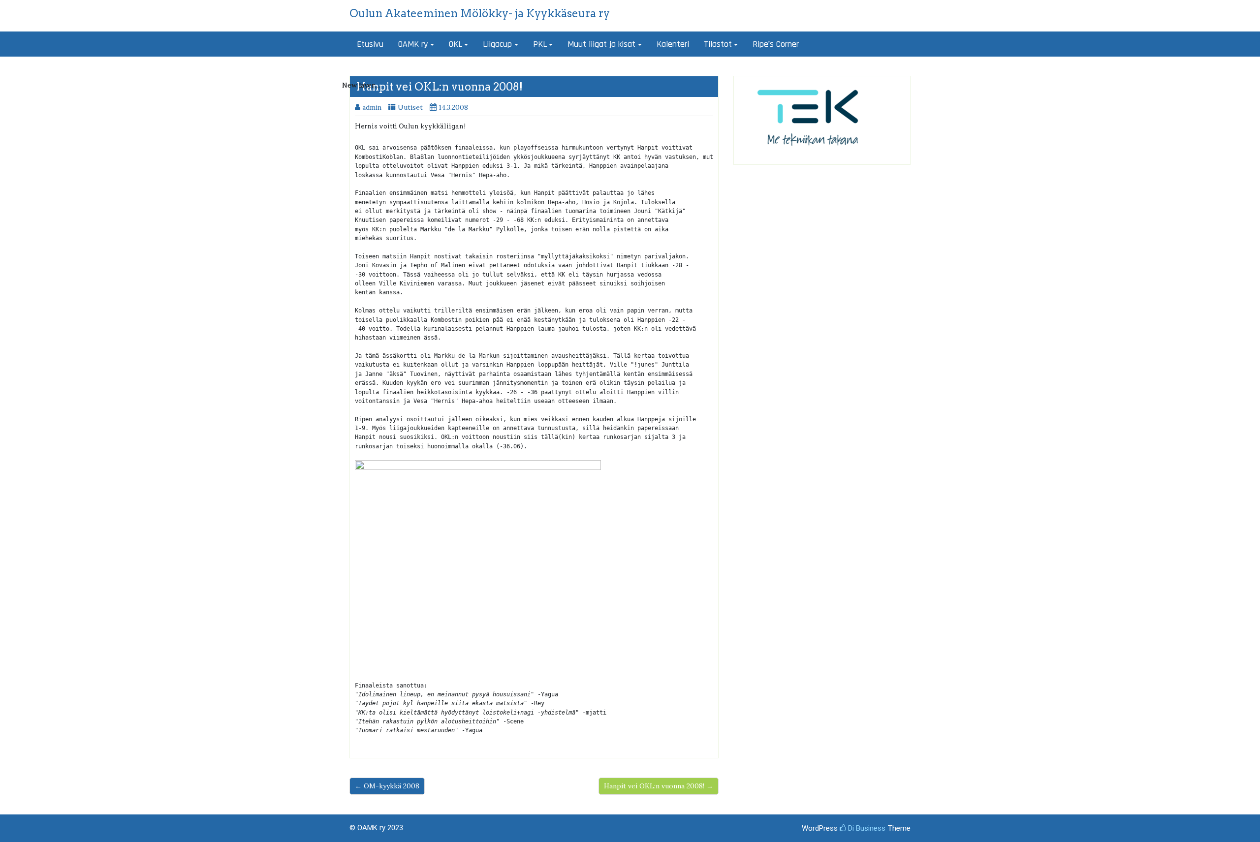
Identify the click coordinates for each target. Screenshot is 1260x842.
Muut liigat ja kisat (601, 44)
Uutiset (410, 107)
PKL (540, 44)
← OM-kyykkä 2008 (387, 785)
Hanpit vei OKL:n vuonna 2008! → (658, 785)
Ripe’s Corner (776, 44)
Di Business (865, 828)
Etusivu (370, 44)
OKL (455, 44)
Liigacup (497, 44)
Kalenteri (673, 44)
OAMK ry (413, 44)
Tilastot (718, 44)
